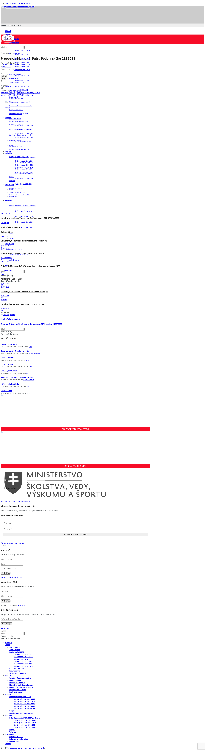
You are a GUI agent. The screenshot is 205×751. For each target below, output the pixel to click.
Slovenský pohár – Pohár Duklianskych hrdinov (18, 377)
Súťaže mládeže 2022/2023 (24, 706)
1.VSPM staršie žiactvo (9, 344)
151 (1, 260)
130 (2, 285)
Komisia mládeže (16, 680)
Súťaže (8, 694)
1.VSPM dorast (6, 391)
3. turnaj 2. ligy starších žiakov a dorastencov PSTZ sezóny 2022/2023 (31, 324)
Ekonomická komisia (17, 683)
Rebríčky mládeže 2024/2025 (24, 217)
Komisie (8, 86)
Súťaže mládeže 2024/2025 (24, 701)
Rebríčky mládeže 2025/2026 (23, 211)
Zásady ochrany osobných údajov (12, 543)
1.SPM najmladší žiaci (9, 371)
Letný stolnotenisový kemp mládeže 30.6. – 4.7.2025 (24, 304)
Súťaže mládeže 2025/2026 (24, 699)
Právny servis (13, 97)
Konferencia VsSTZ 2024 (22, 55)
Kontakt (8, 744)
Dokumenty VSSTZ (15, 249)
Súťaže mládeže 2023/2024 (24, 704)
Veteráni (12, 238)
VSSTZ (7, 645)
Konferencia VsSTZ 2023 (22, 70)
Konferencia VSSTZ (15, 53)
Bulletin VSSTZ (14, 260)
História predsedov (16, 668)
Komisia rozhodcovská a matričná (22, 687)
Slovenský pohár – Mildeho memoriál (15, 351)
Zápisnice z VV (14, 650)
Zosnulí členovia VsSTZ (18, 673)
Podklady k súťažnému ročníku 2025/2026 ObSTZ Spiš (24, 291)
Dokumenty (9, 244)
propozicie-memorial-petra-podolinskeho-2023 (17, 95)
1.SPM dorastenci (7, 364)
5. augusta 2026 (6, 245)
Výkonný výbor (15, 647)
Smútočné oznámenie (10, 319)
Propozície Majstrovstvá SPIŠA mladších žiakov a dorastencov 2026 (30, 266)
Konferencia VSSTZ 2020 (22, 86)
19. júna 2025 (5, 309)
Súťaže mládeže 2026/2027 (20, 697)
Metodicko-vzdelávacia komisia (21, 685)
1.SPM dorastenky (7, 357)
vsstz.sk (41, 748)
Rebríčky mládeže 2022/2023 (23, 227)
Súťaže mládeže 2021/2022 (24, 708)
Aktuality (8, 32)
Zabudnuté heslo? (7, 577)
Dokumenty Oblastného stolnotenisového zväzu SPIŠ (24, 241)
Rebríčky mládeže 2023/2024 (24, 222)
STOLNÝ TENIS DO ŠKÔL (75, 466)
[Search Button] (24, 271)
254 (2, 298)
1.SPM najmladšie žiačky (10, 384)
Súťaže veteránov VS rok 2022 (21, 713)
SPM (27, 360)
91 (1, 247)
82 (1, 272)
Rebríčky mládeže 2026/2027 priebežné (24, 718)
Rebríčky (8, 715)
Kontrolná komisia (16, 692)
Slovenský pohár (34, 353)
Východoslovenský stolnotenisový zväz (18, 3)
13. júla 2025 (5, 283)
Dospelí (12, 711)
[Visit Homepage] (18, 6)
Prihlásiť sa (18, 577)
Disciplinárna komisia (17, 690)
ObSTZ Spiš (6, 67)
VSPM (30, 347)
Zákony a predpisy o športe (19, 739)
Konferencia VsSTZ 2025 (22, 51)
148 (2, 310)
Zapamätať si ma (9, 568)
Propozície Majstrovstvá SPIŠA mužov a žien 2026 (22, 253)
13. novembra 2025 (6, 258)
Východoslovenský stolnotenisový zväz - (22, 748)
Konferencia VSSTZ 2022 (22, 75)
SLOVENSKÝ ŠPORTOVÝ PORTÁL (75, 429)
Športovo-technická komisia (20, 678)
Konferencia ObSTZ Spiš (11, 279)
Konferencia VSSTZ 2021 (22, 81)
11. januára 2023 (7, 64)
